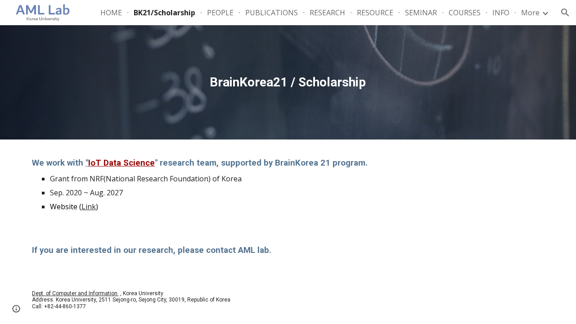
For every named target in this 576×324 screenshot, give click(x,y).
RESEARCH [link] (327, 13)
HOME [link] (111, 13)
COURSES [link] (465, 13)
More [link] (530, 13)
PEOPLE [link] (220, 13)
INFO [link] (500, 13)
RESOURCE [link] (375, 13)
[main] (288, 82)
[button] (565, 12)
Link (88, 207)
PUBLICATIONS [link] (271, 13)
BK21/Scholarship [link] (164, 13)
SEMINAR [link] (421, 13)
